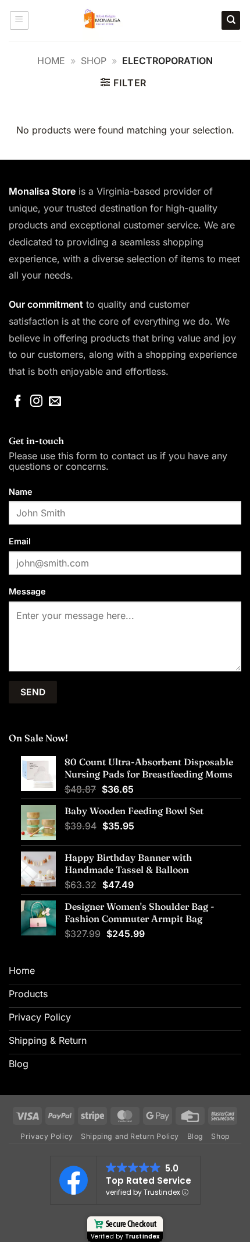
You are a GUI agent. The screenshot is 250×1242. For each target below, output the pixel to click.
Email (20, 541)
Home (51, 60)
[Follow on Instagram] (36, 402)
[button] (19, 20)
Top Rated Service (148, 1180)
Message (27, 591)
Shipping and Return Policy (130, 1136)
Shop (93, 60)
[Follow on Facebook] (18, 402)
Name (21, 492)
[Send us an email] (55, 402)
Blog (195, 1136)
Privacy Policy (46, 1136)
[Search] (231, 20)
